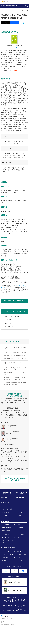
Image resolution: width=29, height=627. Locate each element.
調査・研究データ (21, 493)
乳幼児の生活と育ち (6, 512)
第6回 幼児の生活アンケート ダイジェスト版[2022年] (15, 373)
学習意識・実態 (5, 524)
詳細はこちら (6, 471)
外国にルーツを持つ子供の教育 (8, 541)
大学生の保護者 (5, 557)
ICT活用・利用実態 (19, 534)
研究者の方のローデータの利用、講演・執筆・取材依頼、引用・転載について (14, 378)
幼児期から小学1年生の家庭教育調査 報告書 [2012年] (15, 348)
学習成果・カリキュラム (7, 554)
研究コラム (4, 497)
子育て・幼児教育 (18, 515)
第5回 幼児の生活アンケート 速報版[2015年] (15, 358)
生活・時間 (17, 524)
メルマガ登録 (20, 497)
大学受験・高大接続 (19, 551)
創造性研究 (4, 560)
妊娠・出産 (8, 323)
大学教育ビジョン (18, 560)
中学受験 (16, 530)
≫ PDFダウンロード (14, 47)
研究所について (6, 493)
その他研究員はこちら (8, 444)
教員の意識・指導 (6, 534)
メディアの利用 (9, 319)
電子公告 (2, 622)
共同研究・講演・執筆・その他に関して (15, 479)
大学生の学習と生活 (6, 551)
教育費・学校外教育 (6, 527)
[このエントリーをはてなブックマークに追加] (23, 23)
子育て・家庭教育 (18, 527)
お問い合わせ (5, 502)
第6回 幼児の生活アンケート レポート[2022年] (14, 363)
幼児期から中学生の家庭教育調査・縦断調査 (15, 352)
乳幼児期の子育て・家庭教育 (12, 316)
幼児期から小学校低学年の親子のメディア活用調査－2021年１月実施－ (15, 368)
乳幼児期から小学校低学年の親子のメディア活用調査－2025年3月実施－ (15, 383)
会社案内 (2, 621)
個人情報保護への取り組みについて (7, 619)
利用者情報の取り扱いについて (6, 618)
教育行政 (16, 537)
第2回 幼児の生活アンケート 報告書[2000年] (15, 355)
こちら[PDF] (16, 70)
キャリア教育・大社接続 (20, 554)
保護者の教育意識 (6, 530)
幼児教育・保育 (9, 326)
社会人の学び (17, 557)
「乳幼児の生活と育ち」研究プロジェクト (15, 301)
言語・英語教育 (5, 537)
